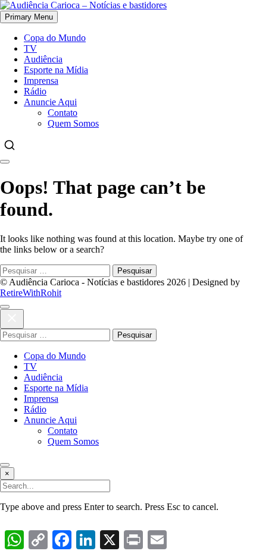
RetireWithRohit (30, 293)
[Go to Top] (5, 465)
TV (30, 48)
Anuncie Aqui (50, 102)
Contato (62, 113)
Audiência (43, 59)
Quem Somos (73, 123)
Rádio (35, 91)
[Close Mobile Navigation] (5, 161)
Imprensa (41, 80)
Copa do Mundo (55, 38)
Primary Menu (29, 16)
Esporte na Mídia (56, 70)
